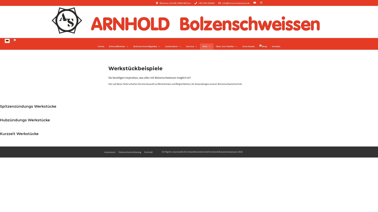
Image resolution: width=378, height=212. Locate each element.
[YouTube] (254, 2)
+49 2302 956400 (206, 3)
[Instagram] (261, 2)
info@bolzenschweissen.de (236, 3)
